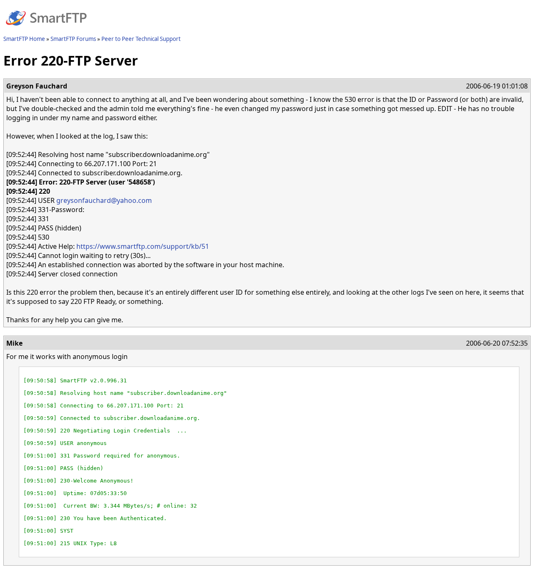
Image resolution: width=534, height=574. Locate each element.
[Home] (46, 30)
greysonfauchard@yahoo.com (104, 200)
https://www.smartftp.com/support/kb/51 (142, 246)
